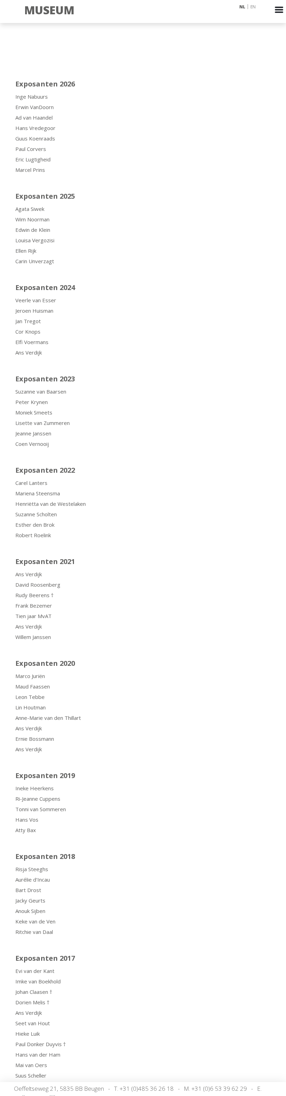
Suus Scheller (30, 1075)
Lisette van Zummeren (42, 422)
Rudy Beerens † (34, 595)
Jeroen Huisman (34, 310)
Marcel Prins (30, 169)
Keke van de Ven (35, 921)
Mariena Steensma (37, 493)
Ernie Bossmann (34, 738)
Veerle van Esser (35, 300)
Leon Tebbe (30, 696)
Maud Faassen (32, 686)
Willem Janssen (33, 636)
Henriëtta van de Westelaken (50, 503)
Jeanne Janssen (33, 433)
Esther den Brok (34, 524)
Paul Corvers (30, 148)
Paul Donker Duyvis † (40, 1044)
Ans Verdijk (28, 352)
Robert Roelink (33, 535)
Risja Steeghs (31, 869)
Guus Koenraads (35, 138)
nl (242, 7)
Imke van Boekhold (38, 981)
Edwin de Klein (32, 229)
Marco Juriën (30, 675)
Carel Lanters (31, 482)
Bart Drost (28, 889)
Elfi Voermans (31, 341)
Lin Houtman (30, 707)
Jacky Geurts (30, 900)
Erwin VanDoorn (34, 107)
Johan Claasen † (33, 991)
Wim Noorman (32, 219)
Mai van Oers (31, 1064)
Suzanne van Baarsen (40, 391)
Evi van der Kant (34, 970)
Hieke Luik (27, 1033)
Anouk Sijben (30, 910)
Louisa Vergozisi (34, 240)
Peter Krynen (31, 401)
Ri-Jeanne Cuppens (37, 798)
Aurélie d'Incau (32, 879)
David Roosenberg (37, 584)
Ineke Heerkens (34, 788)
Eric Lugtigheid (33, 159)
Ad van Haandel (34, 117)
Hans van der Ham (37, 1054)
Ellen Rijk (25, 250)
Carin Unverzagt (34, 261)
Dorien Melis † (32, 1002)
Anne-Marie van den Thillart (48, 717)
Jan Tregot (28, 321)
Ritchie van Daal (34, 931)
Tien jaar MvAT (33, 615)
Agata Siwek (29, 208)
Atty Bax (25, 830)
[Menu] (279, 16)
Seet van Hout (32, 1023)
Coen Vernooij (32, 443)
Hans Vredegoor (35, 127)
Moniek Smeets (33, 412)
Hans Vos (26, 819)
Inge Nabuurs (31, 96)
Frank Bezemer (33, 605)
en (253, 7)
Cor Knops (27, 331)
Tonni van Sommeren (40, 809)
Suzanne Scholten (36, 514)
